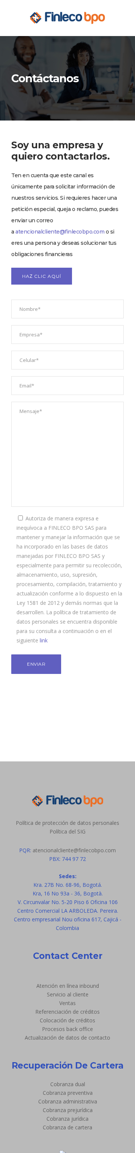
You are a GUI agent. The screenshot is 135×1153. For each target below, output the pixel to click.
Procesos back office (67, 1028)
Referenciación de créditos (67, 1011)
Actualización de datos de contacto (67, 1037)
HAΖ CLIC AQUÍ (41, 276)
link (44, 640)
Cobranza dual (67, 1084)
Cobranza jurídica (67, 1118)
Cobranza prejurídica (68, 1110)
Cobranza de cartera (67, 1127)
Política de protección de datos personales (67, 822)
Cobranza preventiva (68, 1092)
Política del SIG (68, 831)
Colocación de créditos (67, 1020)
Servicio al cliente (67, 994)
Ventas (67, 1003)
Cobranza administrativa (67, 1101)
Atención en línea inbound (67, 985)
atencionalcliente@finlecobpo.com (59, 231)
